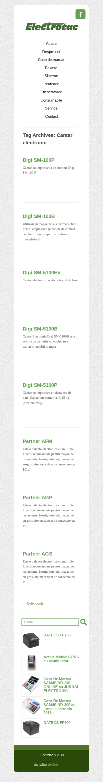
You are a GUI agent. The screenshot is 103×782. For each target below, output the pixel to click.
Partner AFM (37, 441)
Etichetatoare (51, 92)
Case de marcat (51, 59)
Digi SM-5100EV (41, 272)
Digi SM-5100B (40, 329)
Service (51, 108)
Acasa (51, 43)
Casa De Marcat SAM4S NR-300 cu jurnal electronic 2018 (60, 707)
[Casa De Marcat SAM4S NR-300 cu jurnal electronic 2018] (31, 706)
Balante (51, 68)
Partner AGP (37, 497)
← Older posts (33, 603)
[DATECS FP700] (31, 640)
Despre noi (51, 52)
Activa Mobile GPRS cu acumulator (61, 659)
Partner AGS (37, 554)
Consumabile (51, 100)
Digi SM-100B (39, 216)
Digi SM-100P (38, 160)
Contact (51, 116)
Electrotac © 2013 (52, 755)
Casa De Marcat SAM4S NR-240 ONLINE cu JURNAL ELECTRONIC (61, 685)
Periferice (51, 84)
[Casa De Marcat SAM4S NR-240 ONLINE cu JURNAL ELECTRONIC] (31, 684)
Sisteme (51, 76)
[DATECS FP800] (31, 728)
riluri (54, 764)
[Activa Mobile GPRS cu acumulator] (31, 662)
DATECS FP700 (57, 635)
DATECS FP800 (57, 723)
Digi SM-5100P (40, 385)
